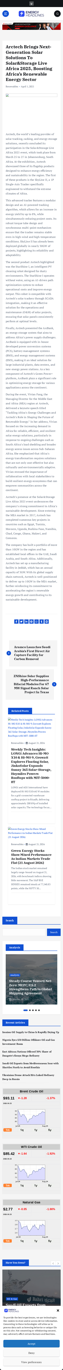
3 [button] (33, 1010)
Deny (31, 1353)
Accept (31, 1343)
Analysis (14, 975)
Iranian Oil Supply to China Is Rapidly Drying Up (30, 1032)
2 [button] (30, 1010)
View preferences (31, 1362)
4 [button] (36, 1010)
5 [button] (39, 1010)
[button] (58, 1310)
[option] (31, 979)
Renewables (12, 86)
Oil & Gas (12, 1299)
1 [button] (25, 1010)
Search (10, 920)
